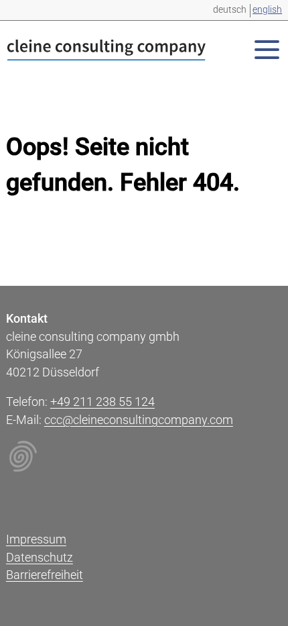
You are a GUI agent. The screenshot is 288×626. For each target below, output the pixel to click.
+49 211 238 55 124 (102, 402)
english (267, 9)
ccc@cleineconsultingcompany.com (138, 420)
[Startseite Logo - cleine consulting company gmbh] (106, 52)
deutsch (229, 9)
